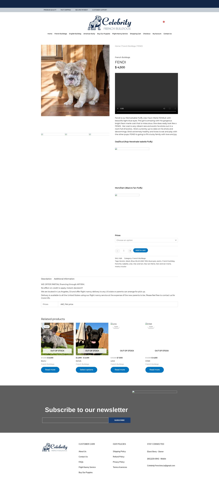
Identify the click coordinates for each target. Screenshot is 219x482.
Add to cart (141, 250)
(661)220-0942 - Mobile (156, 459)
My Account (157, 34)
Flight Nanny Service (120, 34)
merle (117, 267)
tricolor (123, 267)
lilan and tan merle (163, 264)
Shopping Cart (135, 34)
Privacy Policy (118, 462)
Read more (50, 370)
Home (50, 34)
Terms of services (120, 467)
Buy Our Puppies (103, 34)
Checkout (146, 34)
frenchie (118, 264)
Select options (86, 370)
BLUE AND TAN (141, 261)
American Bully (89, 34)
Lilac (131, 264)
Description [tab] (46, 279)
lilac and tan (138, 264)
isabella (125, 264)
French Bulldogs (61, 34)
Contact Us (168, 34)
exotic (159, 261)
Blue (133, 261)
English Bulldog (75, 34)
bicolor (122, 261)
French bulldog (168, 261)
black (128, 261)
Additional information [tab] (64, 279)
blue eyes (152, 261)
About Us (82, 451)
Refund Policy (118, 457)
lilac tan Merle (149, 264)
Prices (117, 235)
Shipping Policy (119, 451)
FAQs (81, 462)
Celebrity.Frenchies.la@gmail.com (161, 466)
